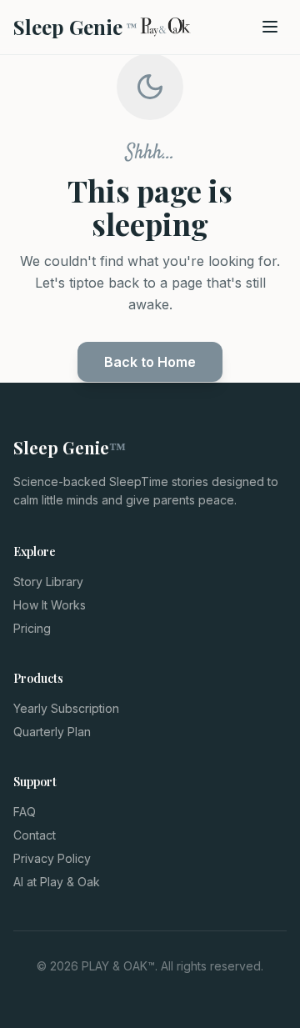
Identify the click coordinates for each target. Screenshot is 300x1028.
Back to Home (150, 362)
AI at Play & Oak (56, 882)
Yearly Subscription (66, 708)
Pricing (32, 628)
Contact (34, 835)
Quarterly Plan (52, 732)
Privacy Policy (52, 858)
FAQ (24, 812)
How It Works (49, 605)
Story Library (48, 581)
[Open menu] (270, 26)
